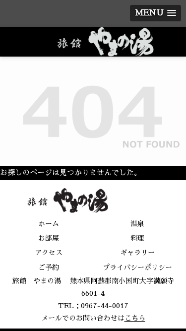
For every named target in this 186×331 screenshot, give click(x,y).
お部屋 (48, 238)
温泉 (137, 223)
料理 (137, 238)
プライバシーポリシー (137, 267)
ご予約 (48, 267)
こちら (134, 318)
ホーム (48, 223)
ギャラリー (137, 252)
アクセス (48, 252)
